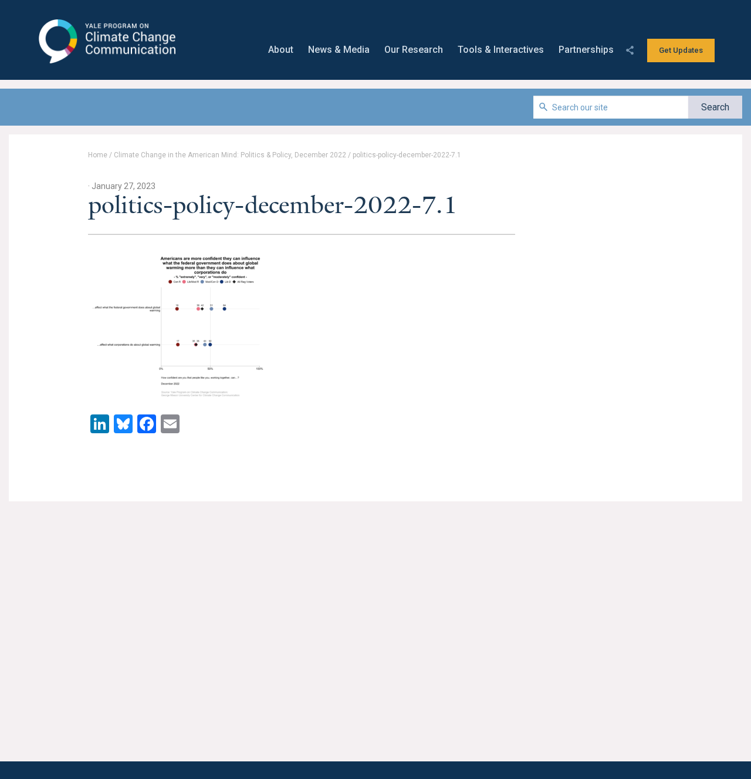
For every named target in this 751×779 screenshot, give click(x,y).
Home (97, 155)
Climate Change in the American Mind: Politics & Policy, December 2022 (230, 155)
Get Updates (681, 50)
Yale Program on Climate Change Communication (105, 41)
